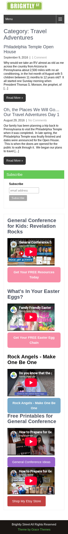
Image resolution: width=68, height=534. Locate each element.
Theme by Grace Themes (34, 529)
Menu (9, 19)
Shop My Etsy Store (26, 501)
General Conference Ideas (31, 462)
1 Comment (39, 57)
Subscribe (16, 183)
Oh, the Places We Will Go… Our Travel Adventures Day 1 (31, 112)
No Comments (37, 120)
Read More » (14, 97)
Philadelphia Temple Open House (28, 49)
